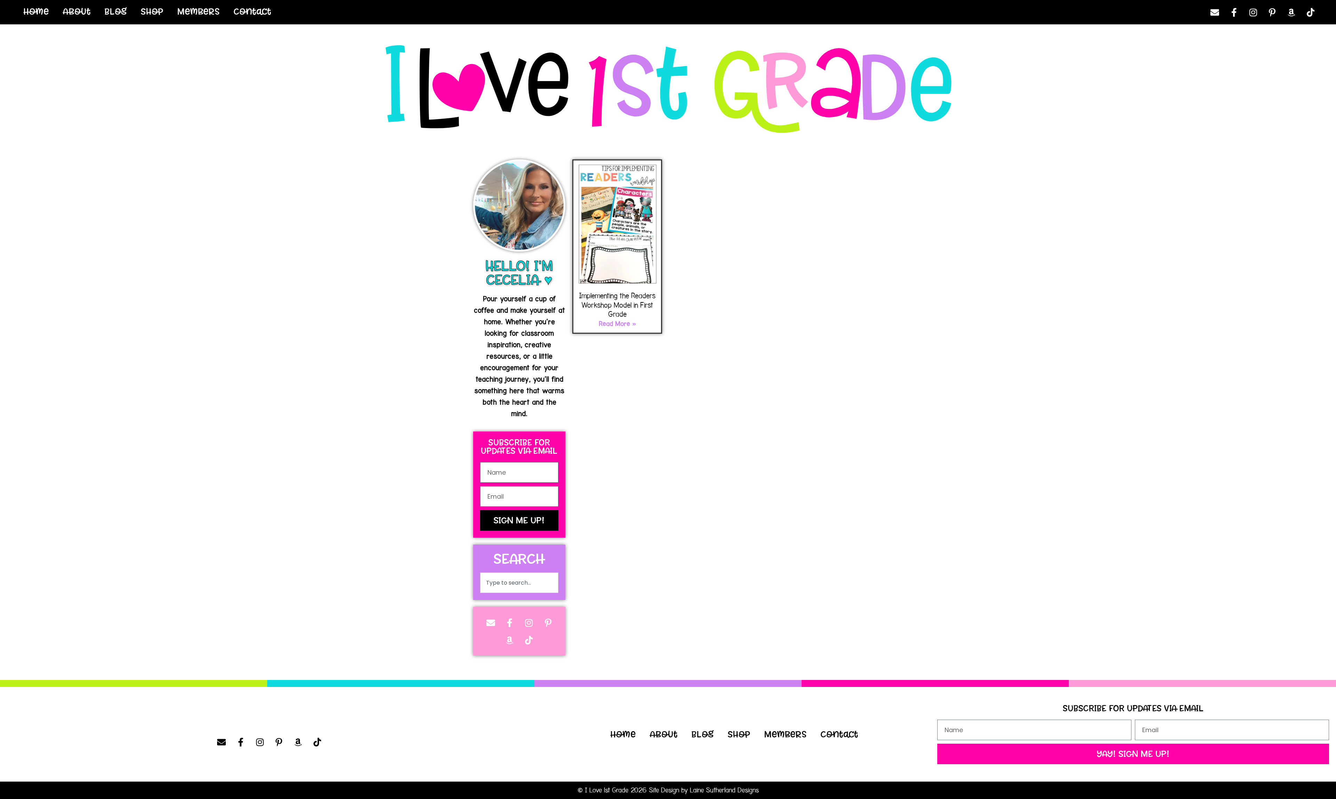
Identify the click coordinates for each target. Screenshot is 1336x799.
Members (198, 11)
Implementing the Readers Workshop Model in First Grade (617, 305)
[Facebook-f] (1234, 12)
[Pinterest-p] (1272, 12)
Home (36, 11)
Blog (116, 11)
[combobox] (519, 582)
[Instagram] (1253, 12)
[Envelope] (1215, 12)
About (77, 11)
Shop (152, 11)
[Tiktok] (1310, 12)
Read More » (617, 324)
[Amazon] (1291, 12)
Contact (252, 11)
